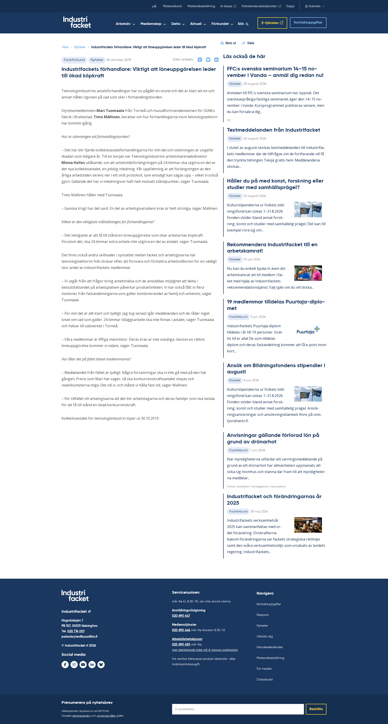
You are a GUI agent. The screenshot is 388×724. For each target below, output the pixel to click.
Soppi (290, 6)
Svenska (314, 6)
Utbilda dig (265, 636)
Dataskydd (265, 679)
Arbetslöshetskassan (187, 639)
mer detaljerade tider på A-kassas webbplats (205, 650)
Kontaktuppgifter (308, 22)
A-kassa (226, 6)
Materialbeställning (201, 6)
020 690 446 (181, 630)
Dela (250, 43)
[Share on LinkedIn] (216, 59)
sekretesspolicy (81, 716)
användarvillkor (106, 716)
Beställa (316, 709)
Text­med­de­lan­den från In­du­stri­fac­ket (273, 130)
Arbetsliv (123, 24)
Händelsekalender (270, 647)
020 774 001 (75, 631)
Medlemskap (151, 24)
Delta (175, 24)
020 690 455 (181, 644)
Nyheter (80, 47)
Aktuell (196, 24)
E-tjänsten (270, 23)
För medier (264, 668)
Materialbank (172, 6)
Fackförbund (74, 60)
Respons (263, 615)
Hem (65, 47)
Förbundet (220, 24)
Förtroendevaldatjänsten (259, 6)
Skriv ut (230, 43)
